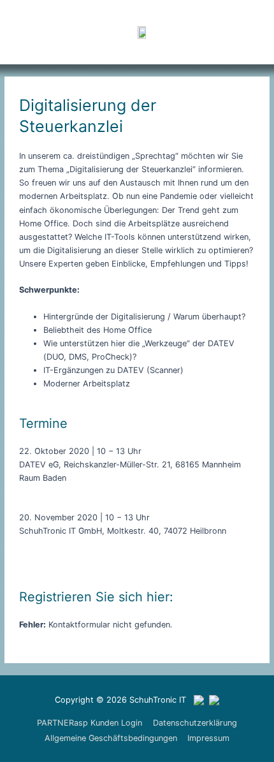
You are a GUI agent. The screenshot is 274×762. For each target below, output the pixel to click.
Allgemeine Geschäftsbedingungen (111, 738)
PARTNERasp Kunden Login (89, 723)
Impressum (208, 738)
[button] (216, 31)
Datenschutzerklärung (195, 723)
